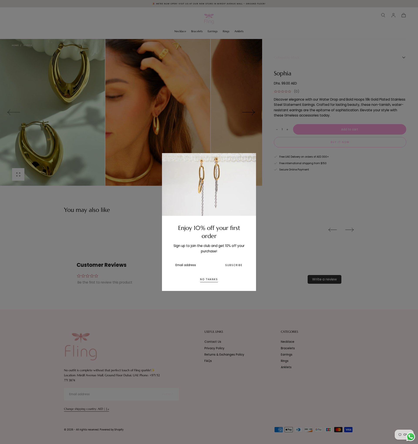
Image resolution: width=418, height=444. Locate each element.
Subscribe (233, 265)
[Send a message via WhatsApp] (411, 437)
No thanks (209, 279)
